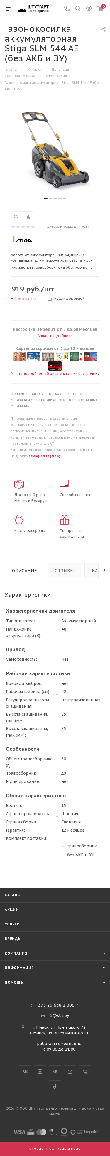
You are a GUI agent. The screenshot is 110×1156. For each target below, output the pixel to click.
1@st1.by (59, 1015)
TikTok (55, 1086)
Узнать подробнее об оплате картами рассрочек (54, 373)
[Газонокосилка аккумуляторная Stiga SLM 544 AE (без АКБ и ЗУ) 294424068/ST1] (55, 150)
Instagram (40, 1071)
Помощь (14, 982)
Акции (12, 909)
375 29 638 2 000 (56, 1005)
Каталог (14, 895)
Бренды (13, 938)
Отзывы (64, 570)
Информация (19, 967)
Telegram (55, 1071)
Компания (16, 953)
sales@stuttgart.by (44, 456)
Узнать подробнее (54, 335)
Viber (85, 1071)
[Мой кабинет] (89, 9)
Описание (24, 570)
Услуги (12, 924)
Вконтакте (25, 1071)
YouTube (70, 1071)
